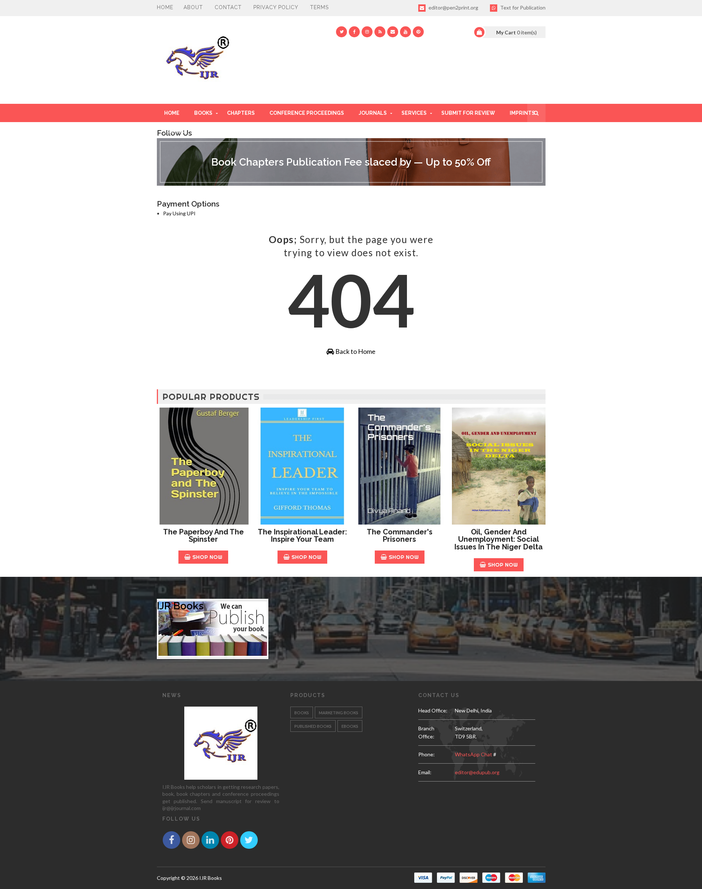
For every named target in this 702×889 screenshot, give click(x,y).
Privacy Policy (275, 7)
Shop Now (207, 556)
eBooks (349, 726)
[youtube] (405, 31)
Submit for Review (468, 113)
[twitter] (341, 31)
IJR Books (180, 606)
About (193, 7)
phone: (426, 754)
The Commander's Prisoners (400, 535)
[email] (392, 31)
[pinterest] (418, 31)
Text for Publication (522, 7)
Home (165, 7)
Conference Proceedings (306, 113)
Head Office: (433, 710)
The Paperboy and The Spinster (203, 535)
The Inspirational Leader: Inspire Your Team (302, 535)
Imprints (522, 113)
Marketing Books (338, 712)
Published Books (313, 726)
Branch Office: (426, 732)
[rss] (379, 31)
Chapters (241, 113)
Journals (373, 113)
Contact (228, 7)
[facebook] (354, 31)
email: (424, 772)
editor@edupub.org (477, 772)
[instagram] (367, 31)
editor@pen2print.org (452, 7)
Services (414, 113)
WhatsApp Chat (473, 754)
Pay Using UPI (179, 213)
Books (203, 113)
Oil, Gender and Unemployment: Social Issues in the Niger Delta (498, 539)
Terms (319, 7)
